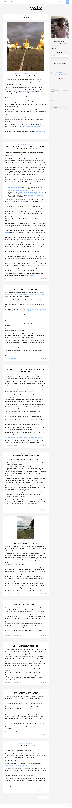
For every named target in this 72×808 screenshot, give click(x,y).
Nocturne (61, 65)
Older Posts (43, 797)
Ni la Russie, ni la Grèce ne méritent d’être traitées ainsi (26, 370)
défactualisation (22, 201)
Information (53, 87)
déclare (17, 228)
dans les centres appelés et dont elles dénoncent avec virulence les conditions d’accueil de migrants (24, 294)
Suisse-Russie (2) (59, 70)
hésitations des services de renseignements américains (31, 192)
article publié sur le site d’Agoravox (36, 753)
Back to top (65, 806)
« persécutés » (17, 337)
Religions (28, 453)
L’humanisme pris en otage (25, 289)
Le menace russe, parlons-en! (26, 646)
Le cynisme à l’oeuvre (25, 745)
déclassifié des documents (11, 241)
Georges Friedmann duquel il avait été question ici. (17, 765)
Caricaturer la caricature (26, 693)
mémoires (37, 188)
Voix (37, 73)
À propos (11, 1)
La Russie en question (25, 76)
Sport (52, 98)
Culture (16, 73)
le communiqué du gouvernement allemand (32, 172)
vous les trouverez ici (29, 275)
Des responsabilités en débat (26, 456)
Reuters (7, 232)
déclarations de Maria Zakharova (21, 117)
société (34, 73)
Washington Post (13, 234)
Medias (52, 89)
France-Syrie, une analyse (25, 604)
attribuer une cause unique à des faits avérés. (24, 203)
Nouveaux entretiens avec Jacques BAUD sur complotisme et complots (26, 148)
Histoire (25, 73)
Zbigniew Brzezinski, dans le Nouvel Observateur (19, 190)
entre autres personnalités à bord (32, 126)
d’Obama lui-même (30, 195)
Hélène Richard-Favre (16, 136)
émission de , (27, 91)
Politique (29, 73)
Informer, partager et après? (26, 543)
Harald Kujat (40, 195)
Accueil (5, 1)
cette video (9, 753)
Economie (20, 73)
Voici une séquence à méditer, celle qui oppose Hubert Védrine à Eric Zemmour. (23, 437)
